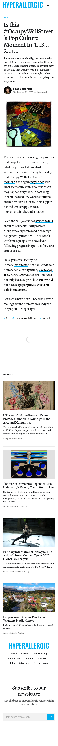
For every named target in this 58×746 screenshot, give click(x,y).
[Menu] (53, 4)
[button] (40, 653)
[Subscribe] (50, 717)
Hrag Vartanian (22, 88)
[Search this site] (48, 4)
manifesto (21, 265)
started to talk (44, 221)
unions (46, 197)
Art (6, 17)
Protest (46, 318)
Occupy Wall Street (26, 318)
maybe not (37, 182)
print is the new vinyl (39, 280)
